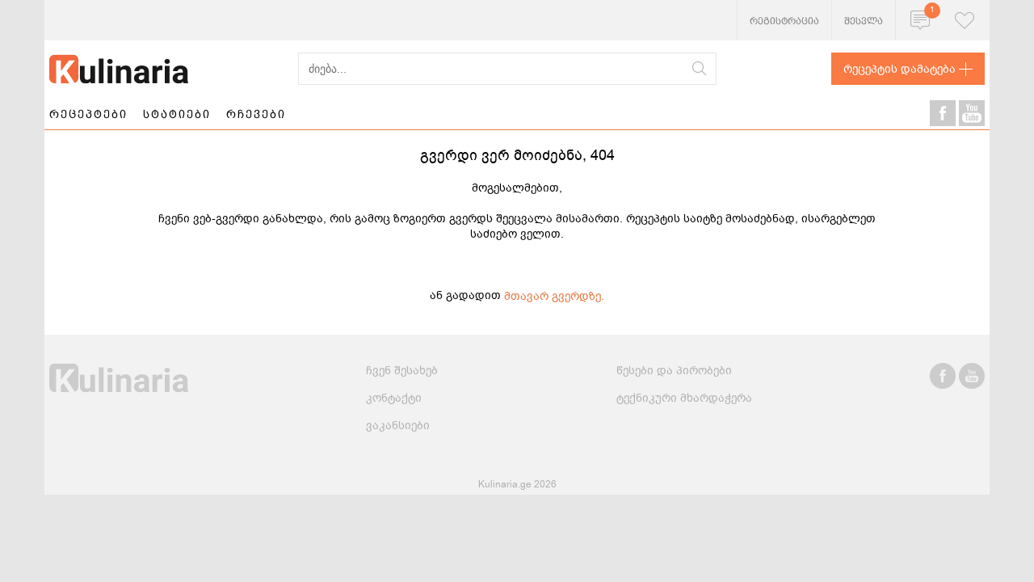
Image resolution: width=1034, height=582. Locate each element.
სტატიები (177, 114)
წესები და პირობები (674, 370)
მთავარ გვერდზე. (554, 296)
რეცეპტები (88, 114)
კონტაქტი (394, 398)
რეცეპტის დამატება (899, 69)
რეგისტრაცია (784, 21)
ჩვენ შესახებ (402, 370)
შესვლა (863, 21)
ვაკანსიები (398, 425)
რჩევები (256, 114)
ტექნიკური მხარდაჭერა (684, 398)
